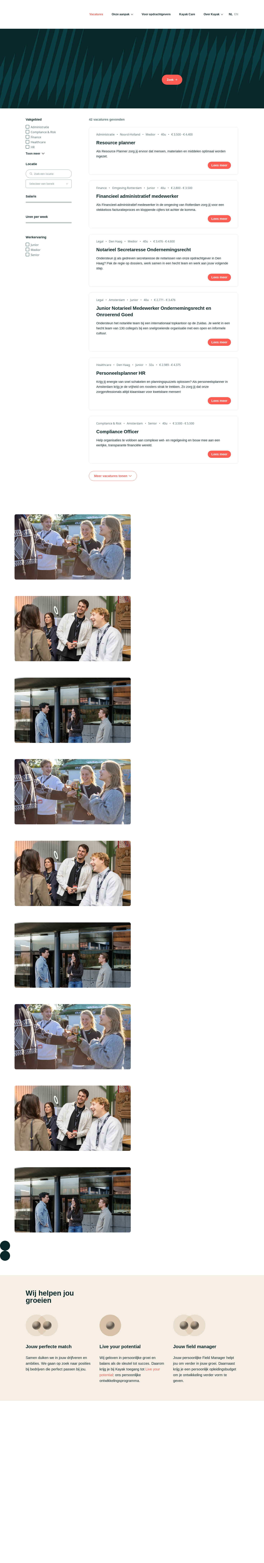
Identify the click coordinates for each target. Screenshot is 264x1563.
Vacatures (96, 14)
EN (236, 14)
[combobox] (51, 174)
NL (231, 14)
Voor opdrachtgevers (156, 14)
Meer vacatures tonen (110, 476)
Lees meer (219, 165)
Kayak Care (187, 14)
